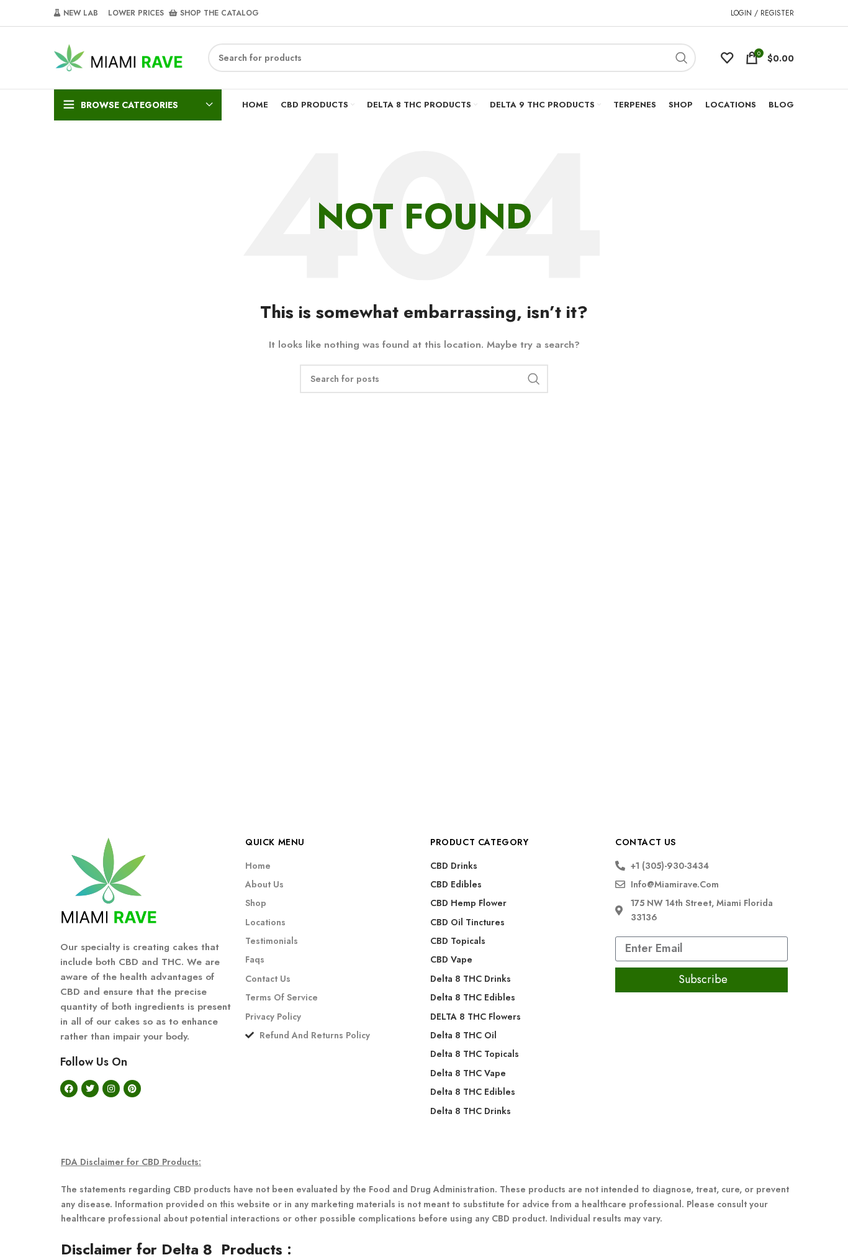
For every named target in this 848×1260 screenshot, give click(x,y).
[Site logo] (118, 56)
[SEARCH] (681, 57)
